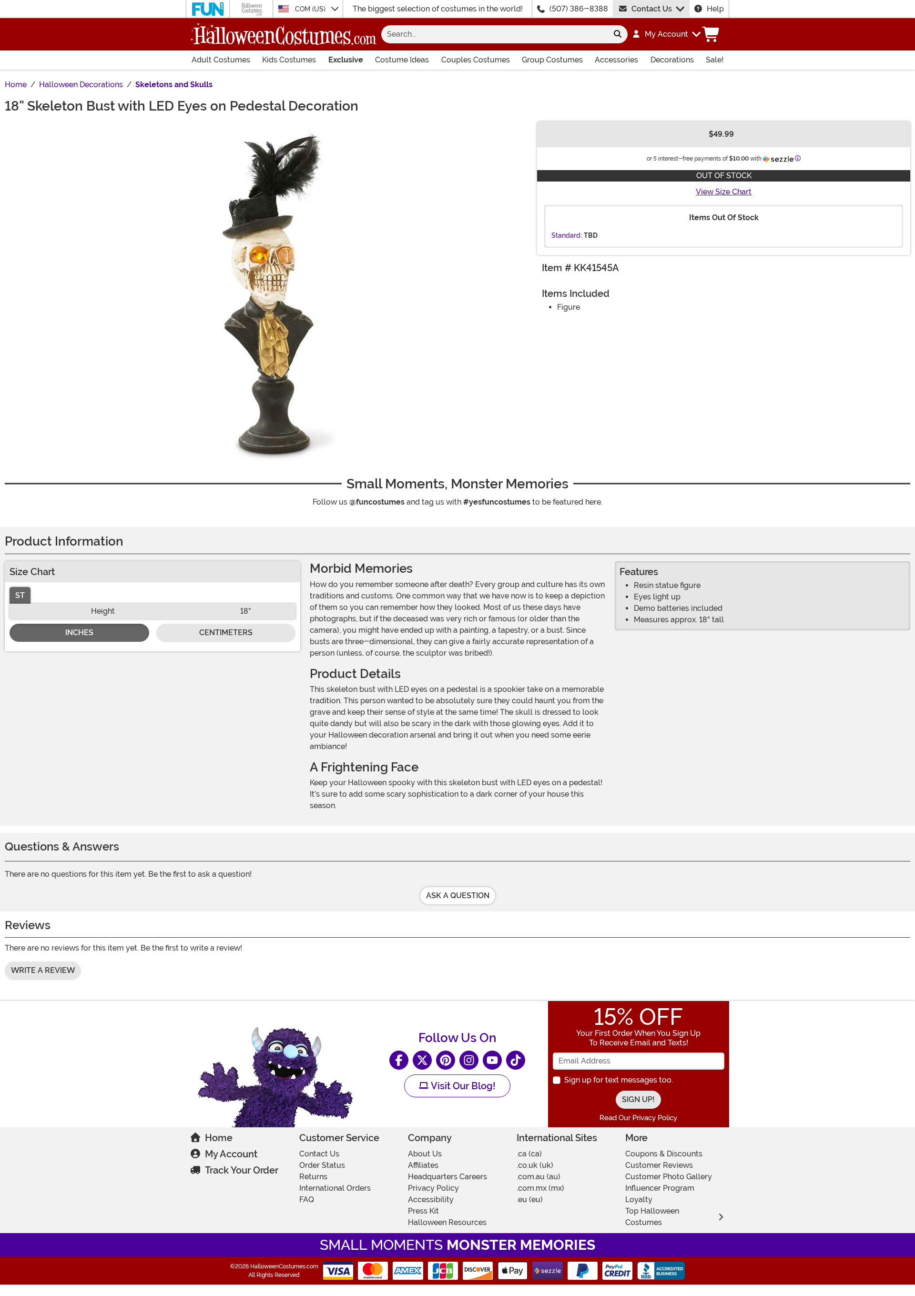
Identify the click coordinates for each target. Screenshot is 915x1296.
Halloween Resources (447, 1222)
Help (715, 8)
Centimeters (226, 632)
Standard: (566, 235)
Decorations (672, 59)
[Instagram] (468, 1060)
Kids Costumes (289, 59)
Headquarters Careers (447, 1176)
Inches (79, 632)
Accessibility (431, 1199)
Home (219, 1138)
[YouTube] (492, 1060)
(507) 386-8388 (578, 8)
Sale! (714, 59)
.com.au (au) (538, 1176)
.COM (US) (310, 9)
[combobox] (494, 34)
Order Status (322, 1165)
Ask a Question (457, 895)
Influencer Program (659, 1188)
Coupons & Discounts (663, 1153)
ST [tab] (20, 595)
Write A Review (43, 970)
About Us (425, 1153)
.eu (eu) (530, 1199)
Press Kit (423, 1210)
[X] (422, 1060)
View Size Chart (724, 191)
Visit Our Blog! (462, 1086)
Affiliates (423, 1165)
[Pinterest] (445, 1060)
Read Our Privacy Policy (638, 1118)
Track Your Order (241, 1170)
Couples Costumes (475, 59)
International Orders (335, 1188)
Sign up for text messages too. (618, 1079)
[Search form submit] (618, 34)
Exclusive (345, 59)
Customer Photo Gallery (668, 1176)
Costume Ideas (402, 59)
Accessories (616, 59)
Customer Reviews (659, 1165)
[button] (666, 34)
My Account (231, 1154)
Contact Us (651, 8)
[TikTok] (515, 1060)
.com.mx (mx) (540, 1188)
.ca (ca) (529, 1153)
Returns (313, 1176)
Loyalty (638, 1199)
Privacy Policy (433, 1188)
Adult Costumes (221, 59)
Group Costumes (552, 59)
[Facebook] (398, 1060)
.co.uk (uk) (535, 1165)
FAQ (306, 1199)
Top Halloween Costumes (652, 1216)
